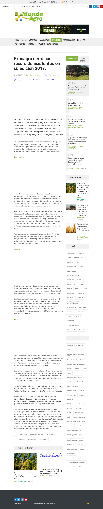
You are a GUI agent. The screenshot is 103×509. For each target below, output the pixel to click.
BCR (81, 350)
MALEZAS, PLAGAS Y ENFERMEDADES (73, 302)
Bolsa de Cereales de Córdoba (76, 360)
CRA (68, 386)
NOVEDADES (43, 439)
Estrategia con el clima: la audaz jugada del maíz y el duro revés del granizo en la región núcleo (51, 471)
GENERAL (22, 439)
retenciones (80, 445)
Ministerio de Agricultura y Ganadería (74, 435)
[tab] (72, 59)
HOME (77, 288)
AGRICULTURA (45, 40)
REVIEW (80, 312)
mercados (70, 426)
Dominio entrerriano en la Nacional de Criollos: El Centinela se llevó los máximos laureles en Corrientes (76, 162)
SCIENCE (70, 316)
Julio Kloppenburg (32, 75)
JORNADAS (79, 92)
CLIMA (24, 40)
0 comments (55, 75)
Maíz (68, 417)
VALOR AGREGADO (73, 325)
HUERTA (84, 288)
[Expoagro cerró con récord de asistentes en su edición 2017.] (38, 95)
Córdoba (75, 386)
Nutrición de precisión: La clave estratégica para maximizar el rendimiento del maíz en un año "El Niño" (83, 189)
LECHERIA (70, 297)
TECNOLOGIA (22, 481)
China (84, 368)
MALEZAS (41, 44)
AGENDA (31, 44)
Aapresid (70, 345)
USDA (80, 467)
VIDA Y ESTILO (20, 44)
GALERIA (79, 280)
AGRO (15, 481)
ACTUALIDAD (72, 107)
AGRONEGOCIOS (69, 40)
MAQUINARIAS (32, 439)
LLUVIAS (78, 408)
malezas (69, 412)
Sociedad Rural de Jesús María (76, 462)
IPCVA (80, 404)
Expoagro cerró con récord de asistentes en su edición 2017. (37, 63)
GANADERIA (56, 40)
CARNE (69, 368)
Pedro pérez (70, 445)
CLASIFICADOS (52, 44)
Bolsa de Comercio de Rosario (76, 364)
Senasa (82, 449)
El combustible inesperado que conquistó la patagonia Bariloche (76, 121)
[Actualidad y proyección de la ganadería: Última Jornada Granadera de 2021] (77, 72)
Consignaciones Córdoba (74, 377)
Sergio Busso (71, 453)
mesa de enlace (80, 426)
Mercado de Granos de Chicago (76, 421)
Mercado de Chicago (79, 417)
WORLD (81, 329)
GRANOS (70, 399)
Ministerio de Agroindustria (75, 440)
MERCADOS (33, 40)
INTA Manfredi (71, 404)
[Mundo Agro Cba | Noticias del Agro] (29, 20)
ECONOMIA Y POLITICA (37, 435)
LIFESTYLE (80, 297)
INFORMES (80, 127)
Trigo (74, 467)
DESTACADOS (23, 435)
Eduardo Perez (71, 390)
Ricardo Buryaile (72, 449)
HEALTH (69, 288)
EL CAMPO (81, 40)
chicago (77, 368)
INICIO (17, 40)
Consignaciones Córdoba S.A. (75, 382)
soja (68, 467)
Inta (77, 399)
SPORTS (78, 316)
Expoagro (81, 390)
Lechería (69, 408)
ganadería (81, 395)
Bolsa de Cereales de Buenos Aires (75, 355)
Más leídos (71, 58)
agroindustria (79, 345)
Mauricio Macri (79, 412)
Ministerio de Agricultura (74, 430)
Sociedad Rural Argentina (74, 458)
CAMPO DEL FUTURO (73, 262)
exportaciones (71, 395)
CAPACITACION (76, 109)
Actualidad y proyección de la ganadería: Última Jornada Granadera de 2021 (77, 88)
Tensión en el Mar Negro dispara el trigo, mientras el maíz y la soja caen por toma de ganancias (32, 6)
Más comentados (83, 59)
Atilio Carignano (72, 350)
